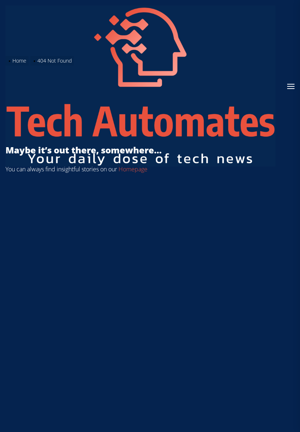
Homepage (133, 169)
